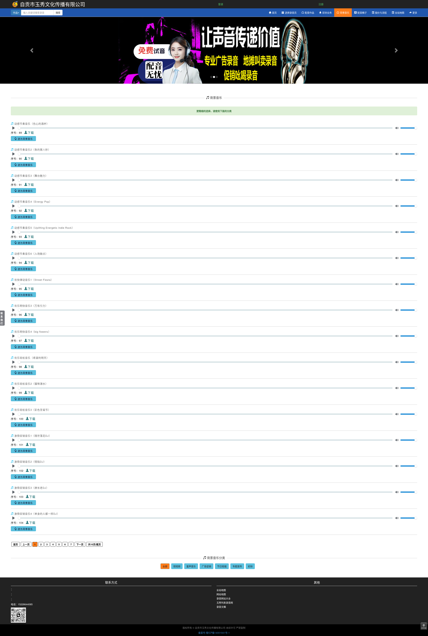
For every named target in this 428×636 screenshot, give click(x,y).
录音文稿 (221, 606)
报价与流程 (381, 12)
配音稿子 (362, 12)
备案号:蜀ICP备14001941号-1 (214, 632)
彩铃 (250, 566)
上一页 (26, 544)
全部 (165, 566)
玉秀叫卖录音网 (225, 602)
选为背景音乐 (25, 138)
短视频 (176, 566)
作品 (15, 12)
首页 (274, 12)
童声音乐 (191, 566)
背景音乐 (344, 12)
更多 (414, 12)
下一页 (79, 544)
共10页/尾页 (94, 544)
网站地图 (221, 594)
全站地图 (399, 12)
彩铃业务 (327, 12)
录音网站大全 (224, 598)
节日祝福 (222, 566)
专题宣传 (237, 566)
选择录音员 (291, 12)
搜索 (58, 12)
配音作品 (309, 12)
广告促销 (206, 566)
